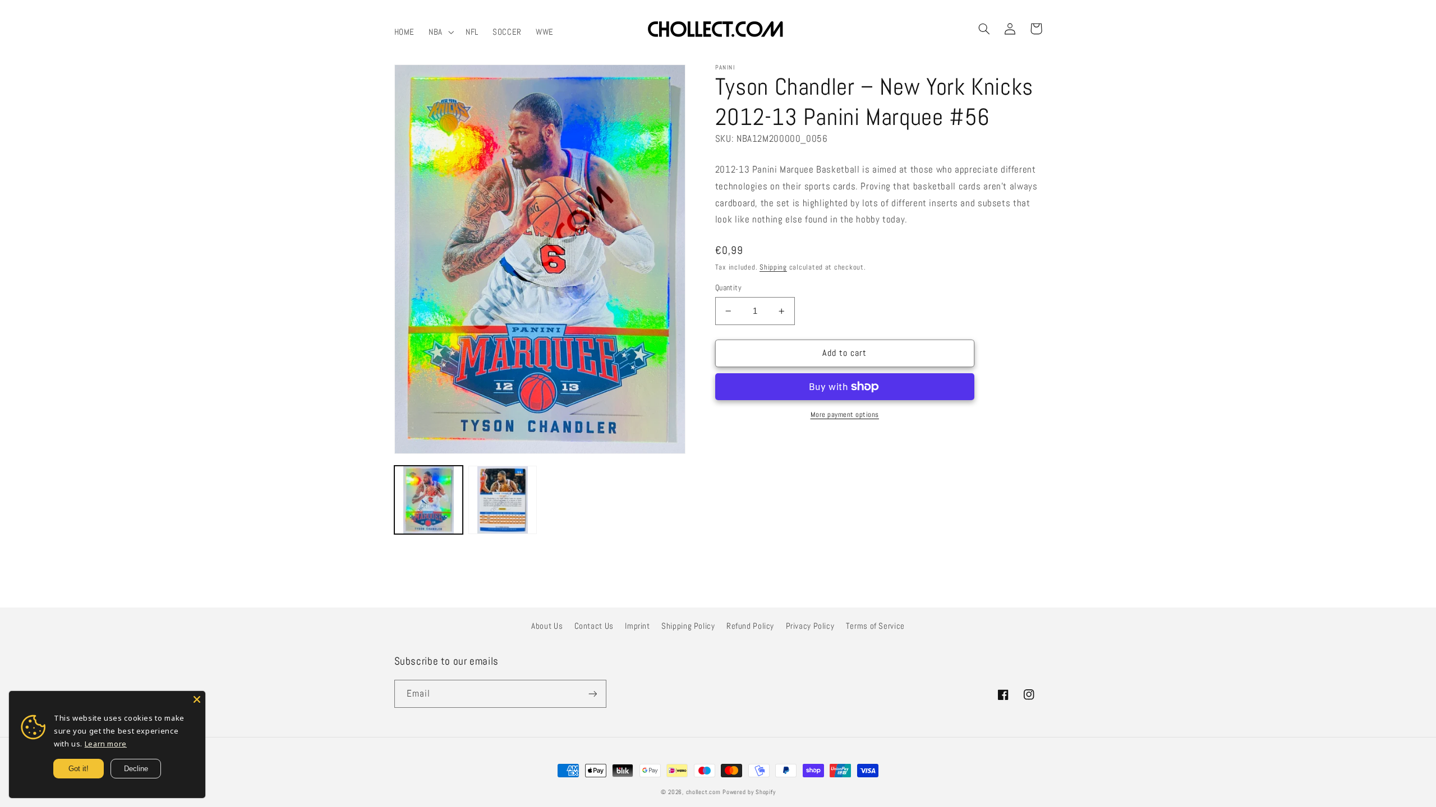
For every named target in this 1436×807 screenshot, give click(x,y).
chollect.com (703, 792)
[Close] (196, 699)
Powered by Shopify (748, 792)
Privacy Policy (810, 626)
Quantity (728, 288)
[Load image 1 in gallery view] (428, 500)
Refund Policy (750, 626)
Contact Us (594, 626)
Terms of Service (875, 626)
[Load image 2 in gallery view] (502, 500)
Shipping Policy (688, 626)
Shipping (773, 267)
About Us (547, 626)
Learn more (106, 744)
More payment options (845, 414)
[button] (440, 32)
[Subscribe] (592, 693)
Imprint (637, 626)
